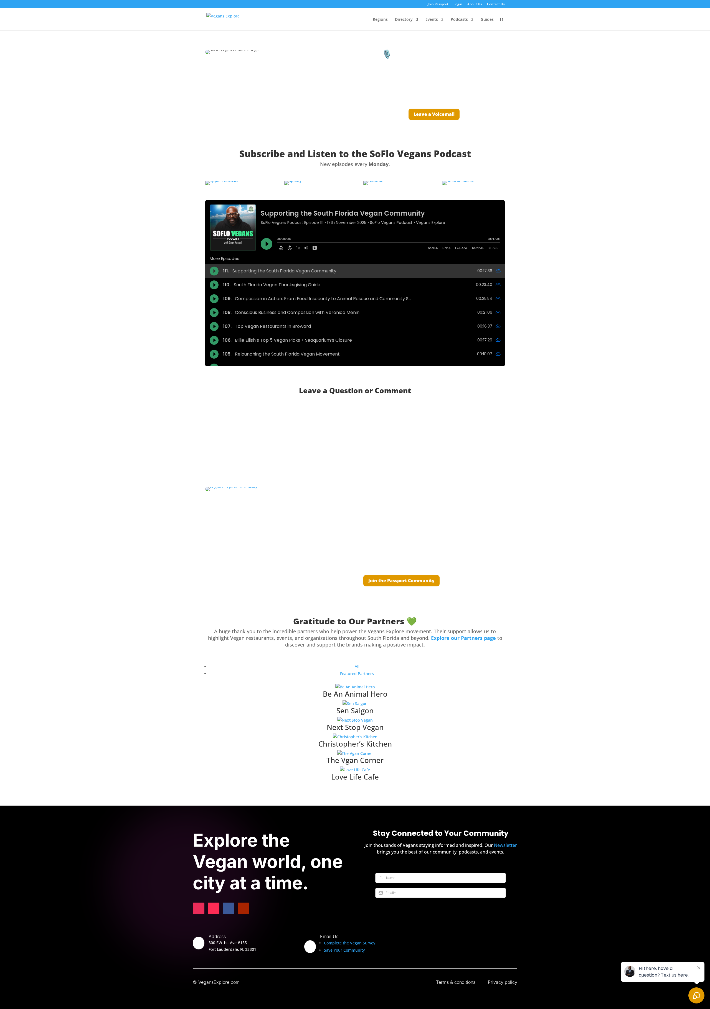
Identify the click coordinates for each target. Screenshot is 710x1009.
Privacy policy (502, 982)
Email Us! (330, 936)
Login (457, 4)
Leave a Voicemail (434, 114)
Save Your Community (344, 950)
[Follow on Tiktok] (213, 908)
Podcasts (459, 19)
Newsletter (505, 845)
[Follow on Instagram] (198, 908)
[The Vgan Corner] (355, 753)
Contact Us (496, 4)
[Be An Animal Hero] (355, 687)
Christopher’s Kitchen (355, 744)
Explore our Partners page (463, 638)
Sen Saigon (355, 711)
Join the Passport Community (401, 581)
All (357, 666)
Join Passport (438, 4)
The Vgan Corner (355, 760)
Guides (487, 19)
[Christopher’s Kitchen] (355, 737)
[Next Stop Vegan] (355, 720)
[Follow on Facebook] (228, 908)
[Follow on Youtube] (243, 908)
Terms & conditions (455, 982)
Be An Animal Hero (355, 694)
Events (431, 19)
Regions (380, 19)
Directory (404, 19)
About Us (474, 4)
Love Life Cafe (355, 777)
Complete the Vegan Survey (349, 943)
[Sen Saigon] (355, 703)
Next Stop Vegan (355, 727)
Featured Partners (357, 673)
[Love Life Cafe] (355, 770)
